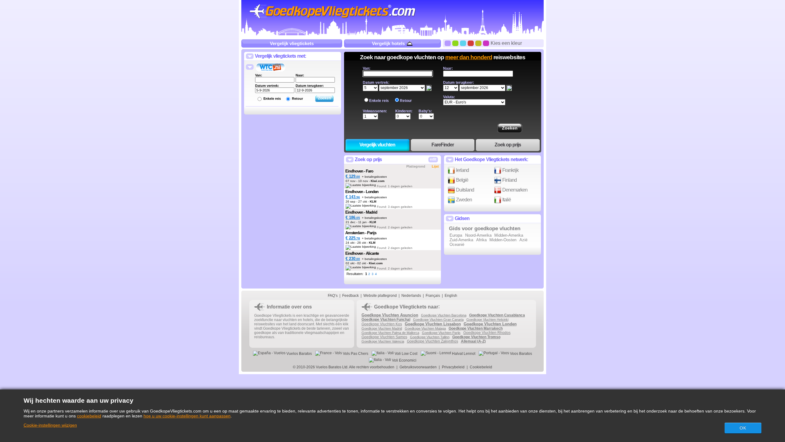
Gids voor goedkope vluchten (484, 228)
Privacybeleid (453, 367)
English (451, 295)
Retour (297, 98)
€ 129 (353, 176)
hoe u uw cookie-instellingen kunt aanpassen (187, 415)
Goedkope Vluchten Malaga (425, 328)
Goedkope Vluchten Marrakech (476, 328)
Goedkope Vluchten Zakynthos (432, 341)
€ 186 (353, 217)
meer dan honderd (468, 57)
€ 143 (353, 197)
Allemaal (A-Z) (473, 341)
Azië (523, 240)
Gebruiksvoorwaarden (418, 367)
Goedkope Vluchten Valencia (383, 341)
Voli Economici (403, 360)
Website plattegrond (380, 295)
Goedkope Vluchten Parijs (441, 333)
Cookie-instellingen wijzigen (50, 425)
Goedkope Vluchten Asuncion (390, 315)
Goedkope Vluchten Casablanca (497, 315)
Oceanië (457, 244)
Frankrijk (510, 170)
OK (743, 427)
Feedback (350, 295)
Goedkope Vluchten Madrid (382, 328)
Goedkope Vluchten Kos (382, 324)
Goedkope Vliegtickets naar (406, 306)
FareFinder (442, 144)
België (461, 180)
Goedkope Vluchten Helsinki (487, 319)
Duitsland (464, 189)
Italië (506, 199)
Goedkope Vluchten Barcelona (443, 315)
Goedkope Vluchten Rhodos (487, 333)
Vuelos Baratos (298, 353)
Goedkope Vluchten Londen (490, 324)
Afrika (481, 240)
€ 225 (353, 238)
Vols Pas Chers (355, 353)
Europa (456, 235)
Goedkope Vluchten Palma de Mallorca (390, 333)
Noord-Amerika (478, 235)
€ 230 (353, 258)
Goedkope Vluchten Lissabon (433, 324)
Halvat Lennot (463, 353)
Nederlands (411, 295)
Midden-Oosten (502, 240)
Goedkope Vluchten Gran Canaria (438, 319)
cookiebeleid (89, 415)
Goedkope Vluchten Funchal (386, 319)
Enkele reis (272, 98)
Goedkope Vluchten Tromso (476, 337)
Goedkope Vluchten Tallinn (430, 337)
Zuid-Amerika (461, 240)
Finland (509, 180)
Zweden (463, 199)
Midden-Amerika (508, 235)
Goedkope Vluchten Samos (384, 337)
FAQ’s (333, 295)
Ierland (462, 170)
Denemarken (514, 189)
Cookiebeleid (481, 367)
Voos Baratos (520, 353)
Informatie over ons (289, 306)
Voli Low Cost (405, 353)
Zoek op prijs (508, 144)
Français (433, 295)
